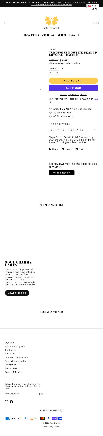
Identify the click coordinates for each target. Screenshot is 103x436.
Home (52, 49)
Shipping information (68, 130)
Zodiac (49, 35)
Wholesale (69, 35)
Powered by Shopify (51, 426)
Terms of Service (13, 372)
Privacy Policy (12, 368)
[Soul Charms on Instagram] (6, 401)
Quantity (56, 68)
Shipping (53, 63)
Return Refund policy (15, 361)
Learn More (17, 293)
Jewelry (31, 35)
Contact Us (10, 350)
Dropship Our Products (16, 357)
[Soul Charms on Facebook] (11, 401)
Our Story (10, 342)
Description (61, 124)
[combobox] (92, 6)
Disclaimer (10, 364)
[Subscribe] (41, 393)
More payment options (73, 94)
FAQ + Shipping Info (15, 346)
